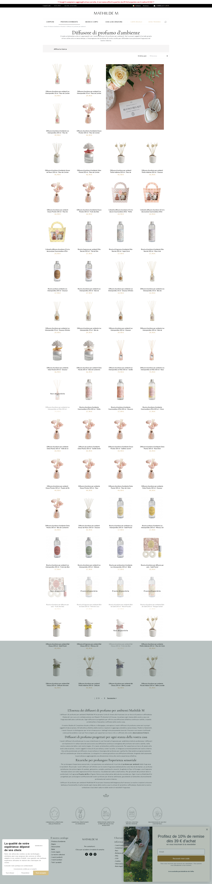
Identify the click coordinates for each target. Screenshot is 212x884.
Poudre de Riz (84, 774)
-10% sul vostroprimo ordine (131, 822)
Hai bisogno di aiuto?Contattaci (157, 822)
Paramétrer (25, 873)
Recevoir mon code (181, 858)
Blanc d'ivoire (71, 6)
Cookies (118, 861)
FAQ (116, 856)
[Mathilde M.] (106, 13)
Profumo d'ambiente (58, 841)
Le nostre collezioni (58, 854)
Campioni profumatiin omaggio (80, 822)
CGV (116, 858)
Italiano (138, 6)
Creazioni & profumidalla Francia (54, 822)
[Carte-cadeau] (135, 97)
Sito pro (57, 6)
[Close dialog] (207, 829)
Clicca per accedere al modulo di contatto (90, 849)
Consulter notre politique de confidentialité (18, 866)
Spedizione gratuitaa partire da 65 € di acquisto (106, 823)
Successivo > (112, 698)
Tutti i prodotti (56, 862)
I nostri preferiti (56, 857)
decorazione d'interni (141, 733)
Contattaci (119, 848)
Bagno (53, 844)
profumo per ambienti (131, 764)
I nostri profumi (56, 860)
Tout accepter (41, 873)
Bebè (53, 849)
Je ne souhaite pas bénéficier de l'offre (181, 871)
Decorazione (55, 847)
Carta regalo (55, 852)
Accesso (146, 6)
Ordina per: (142, 56)
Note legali (119, 866)
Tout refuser (10, 873)
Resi (116, 850)
